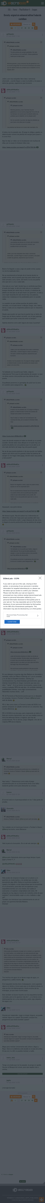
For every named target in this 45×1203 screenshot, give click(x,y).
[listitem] (22, 615)
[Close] (41, 579)
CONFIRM (12, 622)
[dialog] (22, 602)
